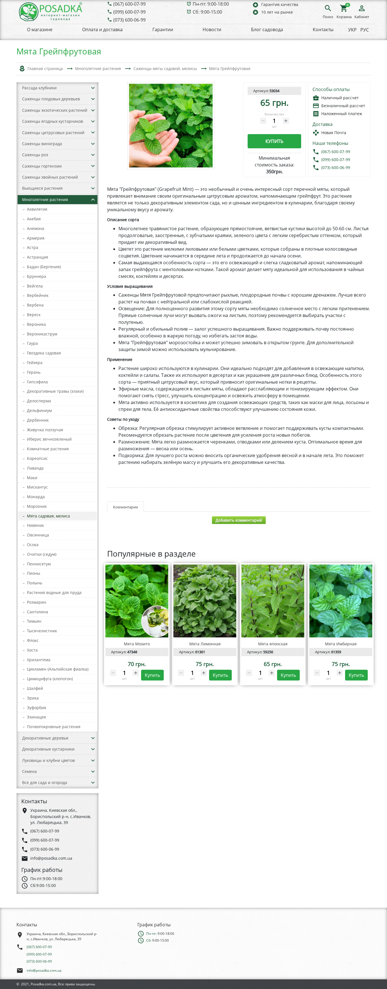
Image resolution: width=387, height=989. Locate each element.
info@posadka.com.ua (44, 970)
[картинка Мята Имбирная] (340, 601)
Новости (212, 29)
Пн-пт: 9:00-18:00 (211, 4)
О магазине (39, 29)
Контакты (323, 29)
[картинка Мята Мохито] (136, 601)
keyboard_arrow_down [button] (93, 87)
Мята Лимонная (205, 643)
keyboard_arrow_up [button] (93, 199)
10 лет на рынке (272, 12)
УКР (352, 30)
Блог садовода (267, 29)
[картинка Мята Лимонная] (204, 601)
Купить (274, 141)
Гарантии (162, 29)
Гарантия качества (275, 5)
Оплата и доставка (102, 29)
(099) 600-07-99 (129, 12)
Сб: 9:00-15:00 (207, 12)
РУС (364, 30)
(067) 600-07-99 (129, 4)
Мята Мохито (137, 643)
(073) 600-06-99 (129, 20)
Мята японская (273, 643)
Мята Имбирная (341, 643)
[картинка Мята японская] (272, 601)
